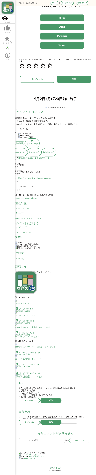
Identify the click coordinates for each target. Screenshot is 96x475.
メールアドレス (27, 419)
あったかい (27, 232)
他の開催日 (19, 143)
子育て (18, 218)
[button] (93, 2)
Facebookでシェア (36, 456)
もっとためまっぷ (67, 3)
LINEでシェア (30, 458)
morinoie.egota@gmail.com (26, 198)
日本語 (62, 18)
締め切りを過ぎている (30, 392)
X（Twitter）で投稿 (30, 455)
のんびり (19, 232)
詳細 (7, 56)
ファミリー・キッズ (23, 208)
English (62, 27)
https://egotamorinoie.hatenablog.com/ (34, 178)
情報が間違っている (29, 393)
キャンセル (37, 79)
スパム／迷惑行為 (28, 397)
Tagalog (62, 45)
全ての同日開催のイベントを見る (29, 377)
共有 (7, 49)
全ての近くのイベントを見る (27, 337)
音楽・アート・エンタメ (31, 218)
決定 (74, 79)
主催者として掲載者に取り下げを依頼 (36, 395)
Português (62, 36)
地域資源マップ (82, 3)
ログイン (54, 3)
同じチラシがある (28, 390)
